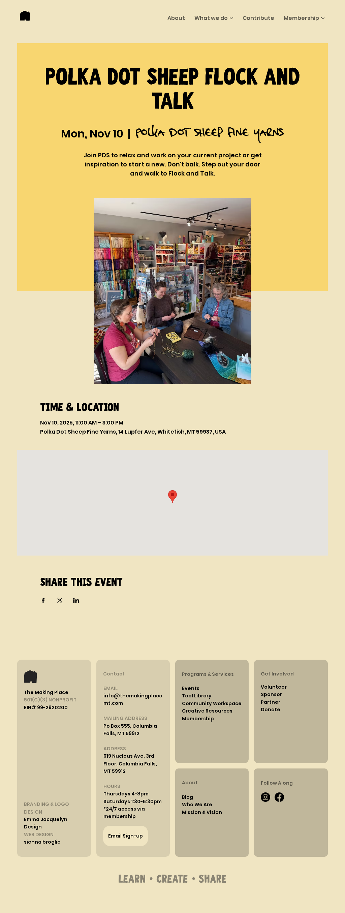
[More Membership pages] (322, 18)
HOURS (111, 786)
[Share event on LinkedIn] (76, 600)
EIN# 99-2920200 (46, 707)
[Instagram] (265, 797)
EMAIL (110, 688)
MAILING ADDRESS (125, 718)
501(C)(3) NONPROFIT (50, 699)
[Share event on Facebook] (43, 600)
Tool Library (197, 695)
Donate (270, 709)
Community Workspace (212, 703)
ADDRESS (114, 748)
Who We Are (197, 804)
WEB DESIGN (39, 834)
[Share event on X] (60, 600)
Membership (198, 718)
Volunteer (274, 687)
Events (190, 688)
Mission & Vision (202, 812)
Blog (187, 797)
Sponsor (271, 694)
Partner (270, 702)
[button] (126, 793)
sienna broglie (42, 842)
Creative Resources (207, 710)
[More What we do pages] (231, 18)
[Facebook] (279, 797)
